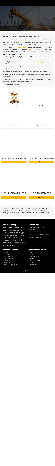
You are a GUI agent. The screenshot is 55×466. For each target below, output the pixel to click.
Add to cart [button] (14, 162)
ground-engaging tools (40, 62)
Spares (17, 62)
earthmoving (23, 47)
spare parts (31, 49)
